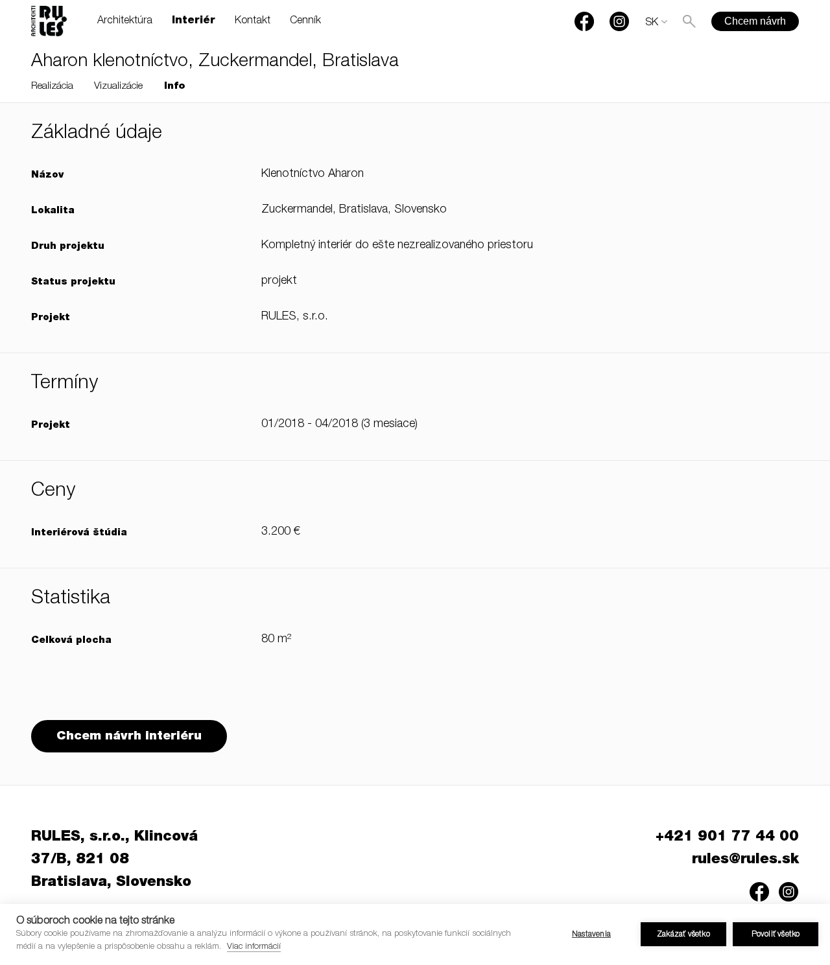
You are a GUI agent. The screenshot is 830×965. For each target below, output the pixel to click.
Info (174, 86)
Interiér (193, 21)
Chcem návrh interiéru (129, 736)
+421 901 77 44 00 (727, 837)
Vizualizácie (118, 86)
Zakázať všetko (683, 934)
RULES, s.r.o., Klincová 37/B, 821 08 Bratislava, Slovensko (114, 860)
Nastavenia (591, 934)
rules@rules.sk (745, 860)
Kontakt (252, 21)
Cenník (305, 21)
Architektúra (124, 21)
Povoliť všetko (776, 934)
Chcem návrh (755, 21)
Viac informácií (254, 947)
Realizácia (52, 86)
